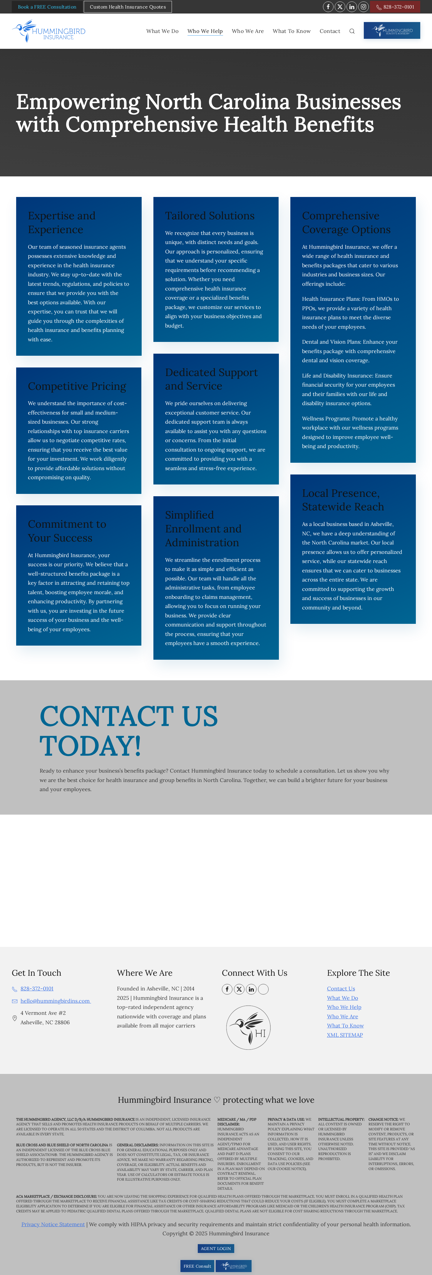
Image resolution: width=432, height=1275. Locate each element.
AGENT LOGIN (216, 1248)
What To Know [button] (292, 31)
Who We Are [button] (248, 31)
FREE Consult (197, 1266)
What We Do (342, 998)
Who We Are (342, 1016)
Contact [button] (330, 31)
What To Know (345, 1025)
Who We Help (344, 1007)
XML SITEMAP (345, 1035)
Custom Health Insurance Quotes (128, 7)
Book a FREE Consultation (47, 7)
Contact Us (341, 988)
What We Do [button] (162, 31)
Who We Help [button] (205, 31)
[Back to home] (50, 31)
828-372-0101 (398, 7)
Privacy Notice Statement (53, 1224)
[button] (352, 31)
